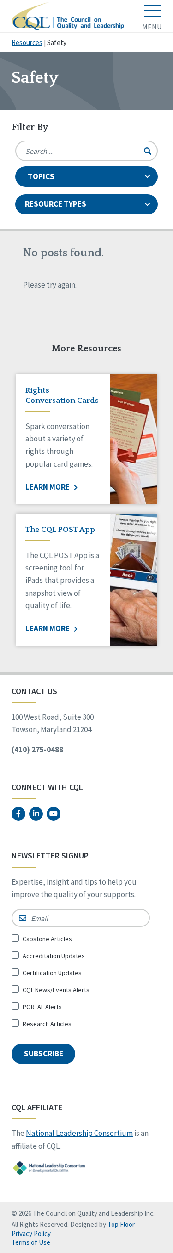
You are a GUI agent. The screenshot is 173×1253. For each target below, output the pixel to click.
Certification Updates (52, 973)
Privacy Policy (31, 1233)
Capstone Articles (47, 939)
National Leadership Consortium (79, 1133)
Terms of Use (31, 1242)
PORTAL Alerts (42, 1007)
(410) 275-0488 (37, 750)
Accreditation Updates (54, 956)
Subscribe (43, 1054)
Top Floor (121, 1224)
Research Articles (47, 1024)
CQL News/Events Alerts (56, 990)
